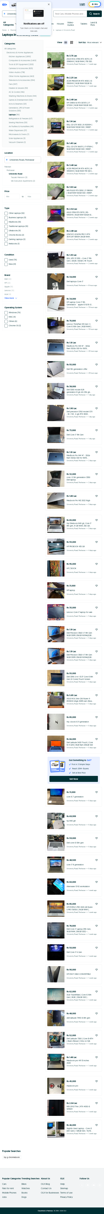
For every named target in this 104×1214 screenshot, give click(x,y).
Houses (60, 23)
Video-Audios (70, 23)
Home (4, 30)
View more (9, 298)
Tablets (83, 23)
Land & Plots (93, 23)
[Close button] (48, 4)
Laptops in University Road (65, 30)
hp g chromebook (12, 1157)
